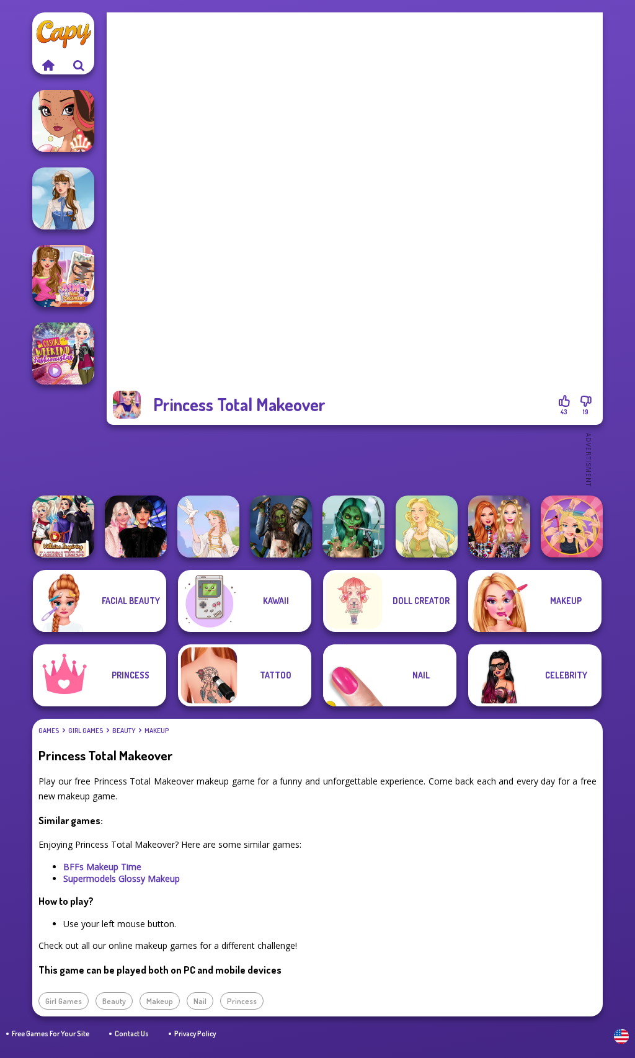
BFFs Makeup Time (102, 867)
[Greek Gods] (208, 527)
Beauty (123, 730)
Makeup (156, 730)
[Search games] (78, 65)
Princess (242, 1001)
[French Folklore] (63, 198)
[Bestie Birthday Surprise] (499, 527)
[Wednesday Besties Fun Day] (136, 527)
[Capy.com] (47, 65)
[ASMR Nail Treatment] (63, 276)
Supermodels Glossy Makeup (121, 878)
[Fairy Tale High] (63, 121)
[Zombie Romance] (281, 527)
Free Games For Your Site (50, 1033)
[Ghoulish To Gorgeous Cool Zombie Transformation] (353, 527)
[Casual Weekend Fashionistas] (63, 353)
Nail (199, 1001)
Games (48, 730)
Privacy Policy (195, 1033)
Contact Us (132, 1033)
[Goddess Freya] (427, 527)
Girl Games (85, 730)
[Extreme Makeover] (572, 527)
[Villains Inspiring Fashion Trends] (63, 527)
